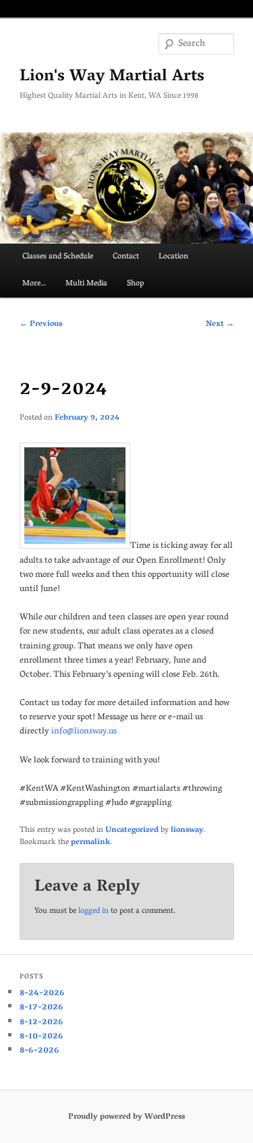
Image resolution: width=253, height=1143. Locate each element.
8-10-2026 (41, 1036)
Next (220, 324)
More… (34, 283)
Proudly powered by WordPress (126, 1117)
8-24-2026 (42, 993)
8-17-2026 (41, 1007)
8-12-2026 (41, 1022)
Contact (126, 256)
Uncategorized (132, 830)
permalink (90, 842)
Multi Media (86, 283)
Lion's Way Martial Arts (112, 77)
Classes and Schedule (57, 256)
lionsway (187, 830)
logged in (93, 911)
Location (173, 256)
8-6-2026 (39, 1050)
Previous (41, 324)
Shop (135, 283)
